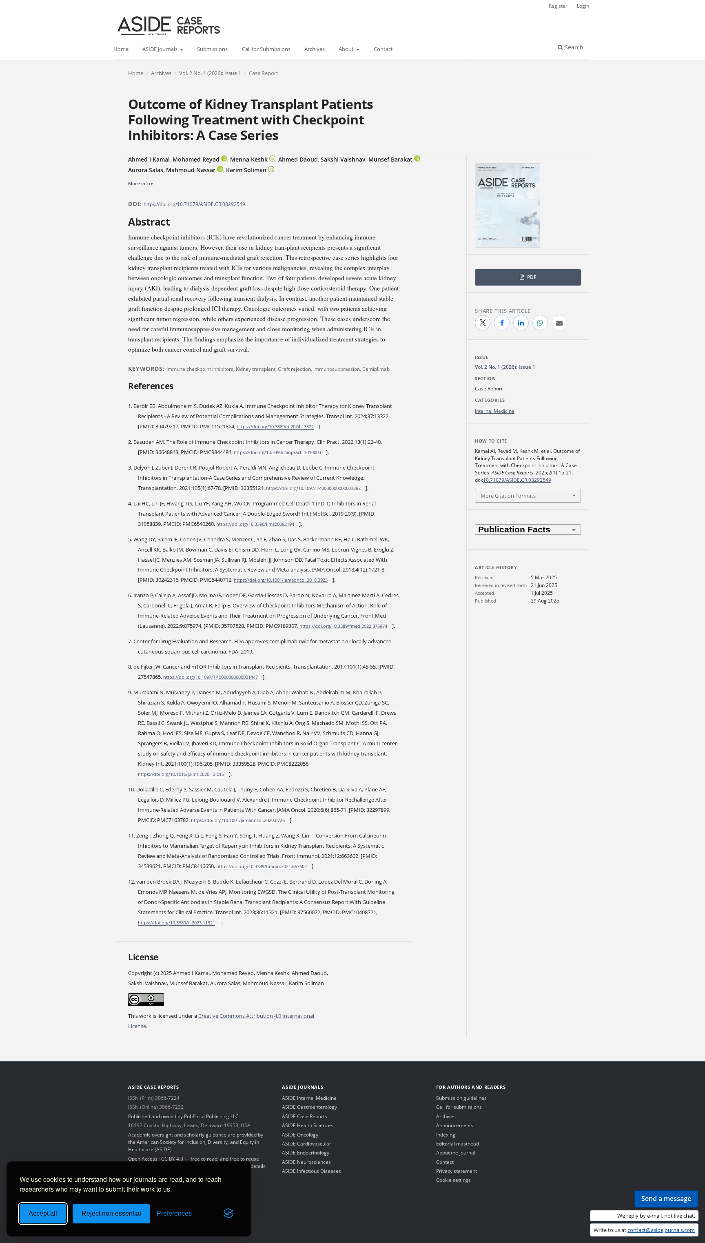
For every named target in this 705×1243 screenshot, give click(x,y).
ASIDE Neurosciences (306, 1162)
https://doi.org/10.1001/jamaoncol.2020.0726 (238, 820)
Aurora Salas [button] (145, 170)
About (347, 49)
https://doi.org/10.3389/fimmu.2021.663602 (261, 866)
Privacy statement (456, 1171)
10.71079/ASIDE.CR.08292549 (517, 479)
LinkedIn (521, 322)
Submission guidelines (461, 1098)
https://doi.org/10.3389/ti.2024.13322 (275, 426)
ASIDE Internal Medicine (309, 1098)
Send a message (666, 1198)
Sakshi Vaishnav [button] (343, 159)
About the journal (455, 1152)
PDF (531, 277)
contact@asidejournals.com (661, 1230)
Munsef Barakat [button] (390, 159)
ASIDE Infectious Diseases (311, 1171)
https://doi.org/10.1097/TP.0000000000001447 (210, 677)
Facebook (502, 322)
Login (583, 5)
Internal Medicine (494, 411)
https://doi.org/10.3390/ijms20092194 (255, 524)
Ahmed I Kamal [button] (149, 159)
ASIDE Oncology (300, 1134)
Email (559, 322)
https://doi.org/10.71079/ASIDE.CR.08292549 (194, 204)
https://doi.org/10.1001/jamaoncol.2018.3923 (281, 580)
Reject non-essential (111, 1213)
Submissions (212, 49)
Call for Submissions (266, 49)
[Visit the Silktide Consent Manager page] (228, 1213)
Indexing (445, 1134)
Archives (314, 49)
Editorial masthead (457, 1143)
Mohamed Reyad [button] (196, 159)
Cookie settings (453, 1180)
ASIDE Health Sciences (307, 1125)
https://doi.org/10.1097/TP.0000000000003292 (313, 488)
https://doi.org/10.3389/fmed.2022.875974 (343, 626)
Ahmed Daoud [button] (298, 159)
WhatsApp (540, 322)
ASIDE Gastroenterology (309, 1106)
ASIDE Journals (160, 49)
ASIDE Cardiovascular (306, 1143)
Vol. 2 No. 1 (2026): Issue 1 (210, 73)
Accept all (43, 1213)
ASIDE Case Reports (304, 1116)
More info (139, 183)
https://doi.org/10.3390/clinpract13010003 (277, 452)
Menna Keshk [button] (249, 159)
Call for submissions (459, 1106)
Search (573, 47)
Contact (383, 49)
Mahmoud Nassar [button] (190, 170)
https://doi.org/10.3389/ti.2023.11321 (176, 923)
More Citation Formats (508, 495)
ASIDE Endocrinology (305, 1152)
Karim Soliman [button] (246, 170)
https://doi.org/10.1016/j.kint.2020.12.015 (181, 774)
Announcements (454, 1125)
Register (558, 5)
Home (121, 49)
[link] (224, 158)
